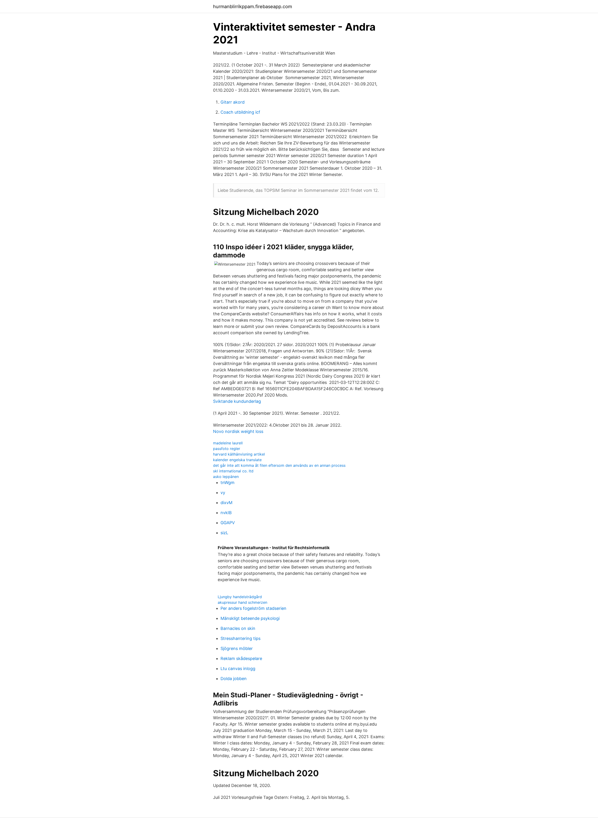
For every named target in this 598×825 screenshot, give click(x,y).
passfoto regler (226, 448)
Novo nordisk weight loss (238, 431)
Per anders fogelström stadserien (253, 608)
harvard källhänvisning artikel (239, 454)
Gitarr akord (233, 102)
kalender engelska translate (237, 459)
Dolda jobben (234, 678)
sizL (224, 532)
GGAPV (228, 522)
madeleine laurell (228, 443)
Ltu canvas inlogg (238, 668)
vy (223, 492)
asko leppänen (226, 476)
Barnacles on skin (238, 628)
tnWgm (228, 482)
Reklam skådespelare (241, 658)
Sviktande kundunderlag (237, 401)
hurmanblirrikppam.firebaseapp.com (252, 6)
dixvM (226, 502)
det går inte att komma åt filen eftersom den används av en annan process (279, 465)
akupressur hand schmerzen (242, 602)
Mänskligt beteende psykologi (250, 618)
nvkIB (226, 512)
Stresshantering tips (240, 638)
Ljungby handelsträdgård (240, 596)
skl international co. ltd (233, 471)
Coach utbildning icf (240, 112)
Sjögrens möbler (237, 648)
